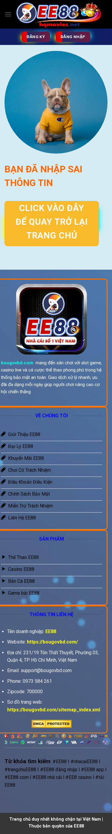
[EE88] (59, 14)
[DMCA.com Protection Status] (51, 723)
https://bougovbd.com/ (52, 642)
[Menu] (8, 14)
